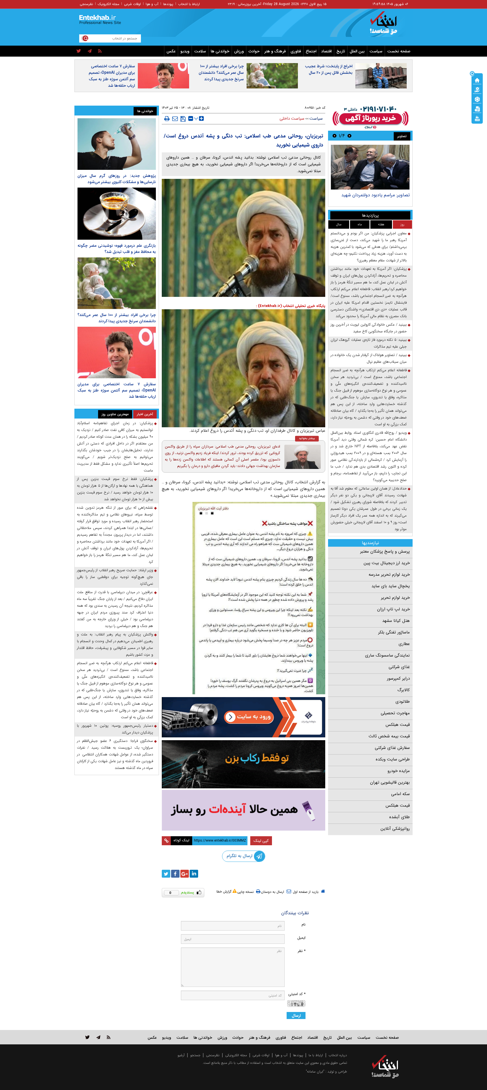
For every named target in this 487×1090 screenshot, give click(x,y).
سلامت (200, 51)
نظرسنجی (86, 4)
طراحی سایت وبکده (393, 759)
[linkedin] (194, 874)
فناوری (296, 51)
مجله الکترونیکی (236, 1055)
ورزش (239, 51)
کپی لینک (261, 841)
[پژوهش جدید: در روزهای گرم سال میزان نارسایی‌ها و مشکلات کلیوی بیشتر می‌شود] (117, 144)
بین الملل (357, 51)
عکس (171, 51)
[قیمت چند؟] (477, 89)
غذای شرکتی (399, 667)
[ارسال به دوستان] (175, 118)
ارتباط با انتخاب (189, 4)
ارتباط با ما (316, 1055)
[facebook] (175, 874)
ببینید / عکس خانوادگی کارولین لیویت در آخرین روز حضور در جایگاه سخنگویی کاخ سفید (369, 328)
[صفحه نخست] (477, 79)
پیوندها (168, 4)
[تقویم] (477, 108)
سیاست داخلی (292, 118)
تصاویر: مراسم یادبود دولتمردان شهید (375, 195)
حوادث (254, 51)
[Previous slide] (349, 135)
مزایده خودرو (399, 771)
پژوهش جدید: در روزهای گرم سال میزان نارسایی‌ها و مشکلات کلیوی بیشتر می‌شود (117, 179)
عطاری (404, 643)
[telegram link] (98, 1037)
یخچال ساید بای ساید (390, 586)
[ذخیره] (183, 118)
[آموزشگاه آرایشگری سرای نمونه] (243, 810)
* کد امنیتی (297, 994)
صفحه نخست (398, 51)
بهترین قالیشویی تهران (390, 782)
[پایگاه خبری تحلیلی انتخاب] (388, 26)
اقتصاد (326, 51)
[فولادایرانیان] (243, 717)
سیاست (375, 51)
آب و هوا (152, 4)
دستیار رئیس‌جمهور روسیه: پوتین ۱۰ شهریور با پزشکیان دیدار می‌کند (115, 729)
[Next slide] (335, 135)
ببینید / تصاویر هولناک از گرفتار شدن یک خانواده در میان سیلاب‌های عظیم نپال (369, 358)
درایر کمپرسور (398, 678)
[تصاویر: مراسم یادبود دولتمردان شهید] (370, 167)
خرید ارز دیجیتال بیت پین (387, 563)
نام (304, 924)
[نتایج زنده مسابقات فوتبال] (477, 118)
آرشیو (181, 1055)
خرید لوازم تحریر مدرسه (389, 574)
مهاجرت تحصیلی (395, 713)
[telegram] (90, 51)
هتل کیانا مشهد (396, 620)
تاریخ (341, 51)
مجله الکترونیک (108, 4)
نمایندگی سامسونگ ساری (387, 655)
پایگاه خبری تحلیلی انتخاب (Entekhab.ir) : (290, 306)
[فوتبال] (477, 99)
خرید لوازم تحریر (395, 597)
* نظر (302, 951)
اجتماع (311, 51)
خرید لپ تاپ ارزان (393, 609)
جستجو (195, 1055)
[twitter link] (87, 1037)
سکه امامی (400, 794)
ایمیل (301, 938)
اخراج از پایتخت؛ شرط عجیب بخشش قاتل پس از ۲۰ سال (329, 69)
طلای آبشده (399, 817)
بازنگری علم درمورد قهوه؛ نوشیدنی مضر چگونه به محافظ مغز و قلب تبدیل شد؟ (117, 249)
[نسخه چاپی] (167, 118)
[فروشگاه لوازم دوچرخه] (243, 764)
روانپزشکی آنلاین (395, 828)
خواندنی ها (220, 51)
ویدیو (184, 51)
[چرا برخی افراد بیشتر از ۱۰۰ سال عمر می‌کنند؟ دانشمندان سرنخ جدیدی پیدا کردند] (117, 283)
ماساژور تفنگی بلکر (394, 632)
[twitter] (78, 51)
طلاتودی (402, 701)
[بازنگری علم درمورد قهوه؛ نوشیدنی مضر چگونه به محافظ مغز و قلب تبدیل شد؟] (117, 214)
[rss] (100, 51)
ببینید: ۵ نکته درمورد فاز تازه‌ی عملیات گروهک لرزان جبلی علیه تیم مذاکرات (369, 343)
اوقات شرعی (132, 4)
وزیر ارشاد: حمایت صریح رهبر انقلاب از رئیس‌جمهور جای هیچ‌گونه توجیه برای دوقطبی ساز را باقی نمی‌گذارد (115, 577)
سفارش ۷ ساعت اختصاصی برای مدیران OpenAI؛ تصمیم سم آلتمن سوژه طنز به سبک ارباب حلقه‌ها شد (112, 76)
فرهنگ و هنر (275, 51)
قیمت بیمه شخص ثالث (389, 736)
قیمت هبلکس (398, 724)
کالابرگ (403, 690)
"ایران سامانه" (315, 1071)
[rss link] (108, 1037)
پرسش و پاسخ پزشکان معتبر (385, 551)
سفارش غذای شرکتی (392, 747)
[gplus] (184, 874)
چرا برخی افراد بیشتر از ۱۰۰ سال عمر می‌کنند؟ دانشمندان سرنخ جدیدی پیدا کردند (221, 72)
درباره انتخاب (338, 1055)
